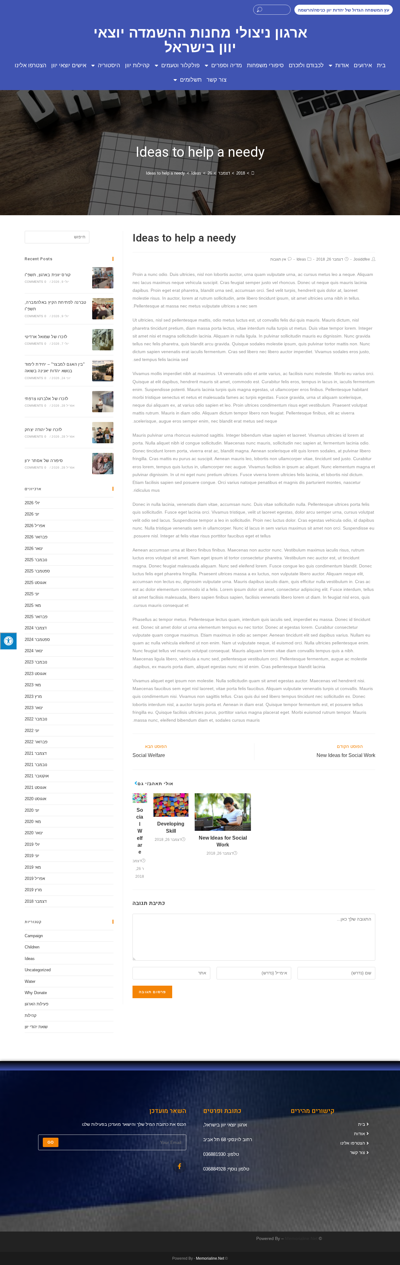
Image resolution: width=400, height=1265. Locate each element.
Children (32, 947)
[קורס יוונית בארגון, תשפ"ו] (102, 277)
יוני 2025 (32, 594)
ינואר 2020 (34, 833)
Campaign (34, 935)
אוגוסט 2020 (35, 798)
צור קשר (217, 80)
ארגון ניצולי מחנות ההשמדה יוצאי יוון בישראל (200, 40)
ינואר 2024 (34, 650)
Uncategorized (38, 970)
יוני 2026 (32, 514)
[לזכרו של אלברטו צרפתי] (102, 401)
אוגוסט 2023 (35, 673)
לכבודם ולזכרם (306, 65)
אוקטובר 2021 (37, 776)
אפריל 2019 (35, 878)
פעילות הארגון (36, 1004)
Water (30, 981)
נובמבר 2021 (36, 764)
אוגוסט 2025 (35, 582)
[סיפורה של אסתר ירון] (102, 463)
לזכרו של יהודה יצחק (43, 429)
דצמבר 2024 (36, 628)
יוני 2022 (32, 730)
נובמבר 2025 (36, 559)
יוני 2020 (32, 810)
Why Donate (36, 992)
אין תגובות (278, 259)
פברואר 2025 (36, 616)
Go (51, 1142)
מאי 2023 (33, 685)
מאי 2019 (33, 867)
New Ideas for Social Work (223, 841)
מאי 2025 (33, 605)
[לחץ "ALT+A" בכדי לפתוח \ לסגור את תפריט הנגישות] (8, 640)
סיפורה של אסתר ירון (44, 460)
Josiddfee (361, 259)
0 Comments (35, 281)
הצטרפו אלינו (30, 65)
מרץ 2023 (33, 696)
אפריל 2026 (35, 525)
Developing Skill (170, 827)
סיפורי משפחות (265, 65)
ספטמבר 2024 (37, 639)
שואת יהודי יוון (36, 1026)
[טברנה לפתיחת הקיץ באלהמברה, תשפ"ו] (102, 308)
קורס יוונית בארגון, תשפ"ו (48, 274)
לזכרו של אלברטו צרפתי (46, 398)
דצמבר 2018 (36, 901)
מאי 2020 (33, 821)
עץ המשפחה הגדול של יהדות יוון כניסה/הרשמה (343, 10)
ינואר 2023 (34, 707)
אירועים (363, 65)
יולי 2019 (32, 844)
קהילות (31, 1015)
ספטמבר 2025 (37, 571)
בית (381, 65)
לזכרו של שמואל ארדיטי (46, 336)
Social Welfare (139, 831)
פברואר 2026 (36, 537)
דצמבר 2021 (36, 753)
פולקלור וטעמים (180, 65)
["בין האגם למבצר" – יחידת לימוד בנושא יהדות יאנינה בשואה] (102, 370)
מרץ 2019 (33, 889)
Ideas (301, 259)
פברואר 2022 (36, 741)
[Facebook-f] (179, 1166)
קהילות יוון (137, 65)
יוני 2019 (32, 855)
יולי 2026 (32, 502)
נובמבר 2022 (36, 719)
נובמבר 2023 (36, 662)
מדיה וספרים (226, 65)
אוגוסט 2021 (35, 787)
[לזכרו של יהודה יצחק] (102, 432)
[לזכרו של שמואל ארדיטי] (102, 339)
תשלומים (191, 80)
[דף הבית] (252, 173)
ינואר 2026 (34, 548)
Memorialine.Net (301, 1238)
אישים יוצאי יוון (68, 65)
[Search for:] (57, 237)
